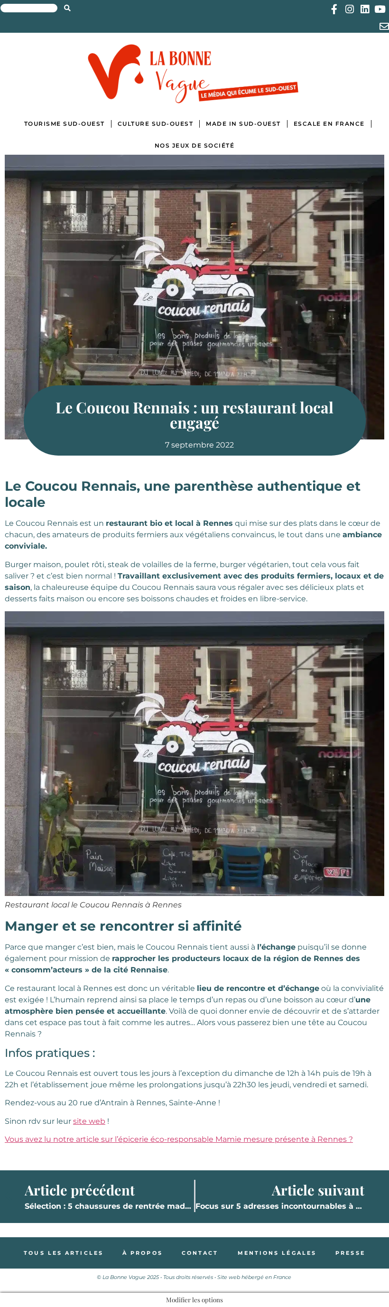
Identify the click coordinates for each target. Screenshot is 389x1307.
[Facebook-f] (334, 9)
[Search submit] (67, 8)
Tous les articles (63, 1253)
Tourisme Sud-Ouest (64, 123)
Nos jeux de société (195, 145)
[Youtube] (380, 9)
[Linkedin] (365, 9)
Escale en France (329, 123)
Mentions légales (277, 1253)
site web (89, 1121)
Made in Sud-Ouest (243, 123)
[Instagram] (349, 9)
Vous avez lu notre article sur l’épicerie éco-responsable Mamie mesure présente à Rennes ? (179, 1139)
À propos (142, 1253)
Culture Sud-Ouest (156, 123)
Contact (200, 1253)
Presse (350, 1253)
